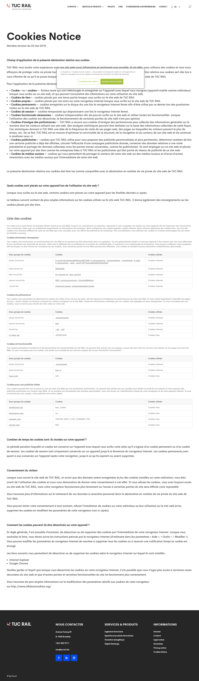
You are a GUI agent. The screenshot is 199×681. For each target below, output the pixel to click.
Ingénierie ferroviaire (114, 632)
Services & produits (91, 7)
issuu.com (13, 376)
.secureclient (61, 364)
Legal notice (159, 640)
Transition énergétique (114, 640)
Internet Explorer (19, 560)
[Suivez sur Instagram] (74, 658)
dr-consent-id (61, 274)
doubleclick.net (16, 407)
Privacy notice (160, 648)
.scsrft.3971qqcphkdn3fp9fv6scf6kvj (92, 263)
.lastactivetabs (113, 260)
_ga (57, 329)
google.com (14, 425)
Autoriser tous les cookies (112, 81)
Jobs (120, 7)
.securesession (62, 317)
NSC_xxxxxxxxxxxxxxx (66, 280)
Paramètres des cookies (88, 81)
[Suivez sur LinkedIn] (66, 658)
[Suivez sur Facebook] (59, 658)
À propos (71, 7)
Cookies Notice (160, 652)
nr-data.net (14, 335)
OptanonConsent (63, 286)
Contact (163, 7)
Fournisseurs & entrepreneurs (140, 7)
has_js (58, 370)
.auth (72, 263)
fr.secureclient (61, 263)
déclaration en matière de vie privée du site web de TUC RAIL (146, 171)
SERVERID (59, 268)
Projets (111, 7)
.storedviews (127, 260)
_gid (62, 329)
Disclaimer (158, 644)
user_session (75, 274)
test (57, 323)
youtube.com (15, 419)
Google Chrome (18, 563)
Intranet (157, 632)
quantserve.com (16, 413)
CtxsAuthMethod (86, 280)
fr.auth (137, 260)
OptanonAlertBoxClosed (83, 286)
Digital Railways (112, 644)
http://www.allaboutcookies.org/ (31, 586)
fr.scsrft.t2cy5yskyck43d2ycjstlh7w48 (72, 260)
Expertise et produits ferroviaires (119, 636)
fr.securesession (98, 260)
